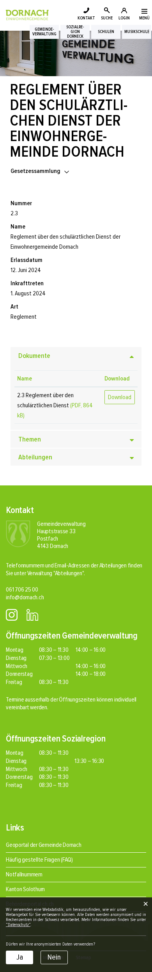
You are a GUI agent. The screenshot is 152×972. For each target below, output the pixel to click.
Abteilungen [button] (35, 457)
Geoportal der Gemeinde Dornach (43, 845)
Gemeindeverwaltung (44, 32)
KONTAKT (86, 18)
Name (24, 378)
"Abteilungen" (68, 573)
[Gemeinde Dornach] (27, 14)
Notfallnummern (24, 874)
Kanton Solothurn (25, 889)
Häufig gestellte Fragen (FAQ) (39, 860)
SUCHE (107, 18)
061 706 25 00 (22, 589)
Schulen (106, 32)
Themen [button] (29, 439)
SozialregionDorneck (75, 32)
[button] (40, 171)
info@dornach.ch (25, 597)
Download (117, 378)
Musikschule (136, 32)
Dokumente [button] (34, 355)
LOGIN (124, 18)
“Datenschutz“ (18, 925)
